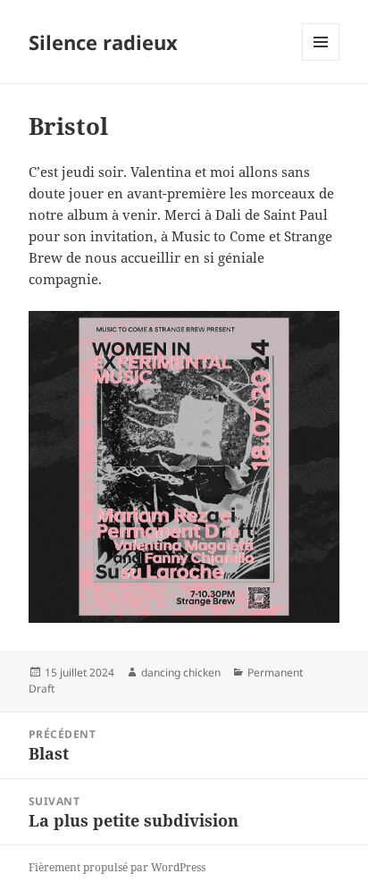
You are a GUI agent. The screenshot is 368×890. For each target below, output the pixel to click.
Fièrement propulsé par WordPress (117, 867)
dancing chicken (181, 672)
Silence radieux (103, 42)
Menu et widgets (321, 60)
